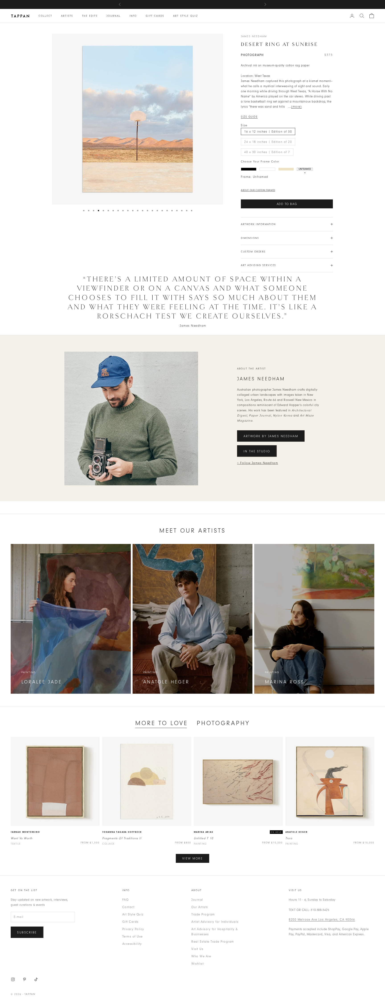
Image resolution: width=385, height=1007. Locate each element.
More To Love (161, 723)
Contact (128, 907)
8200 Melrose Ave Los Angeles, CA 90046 (322, 919)
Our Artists (199, 907)
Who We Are (201, 956)
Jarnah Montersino (25, 832)
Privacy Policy (133, 929)
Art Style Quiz (185, 15)
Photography (223, 723)
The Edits (89, 15)
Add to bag (287, 204)
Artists (67, 15)
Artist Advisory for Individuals (215, 922)
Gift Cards (155, 15)
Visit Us (197, 949)
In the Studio (257, 451)
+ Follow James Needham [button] (257, 463)
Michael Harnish (219, 4)
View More (192, 858)
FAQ (125, 900)
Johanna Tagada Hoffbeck (122, 832)
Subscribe (27, 932)
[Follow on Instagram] (13, 979)
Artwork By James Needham (271, 436)
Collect (45, 15)
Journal (113, 15)
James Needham (254, 36)
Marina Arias (203, 832)
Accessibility (132, 944)
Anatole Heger (296, 832)
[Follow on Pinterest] (24, 979)
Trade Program (203, 914)
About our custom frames (258, 190)
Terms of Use (132, 936)
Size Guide (249, 116)
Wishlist (197, 964)
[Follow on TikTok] (36, 979)
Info (133, 15)
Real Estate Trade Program (212, 941)
